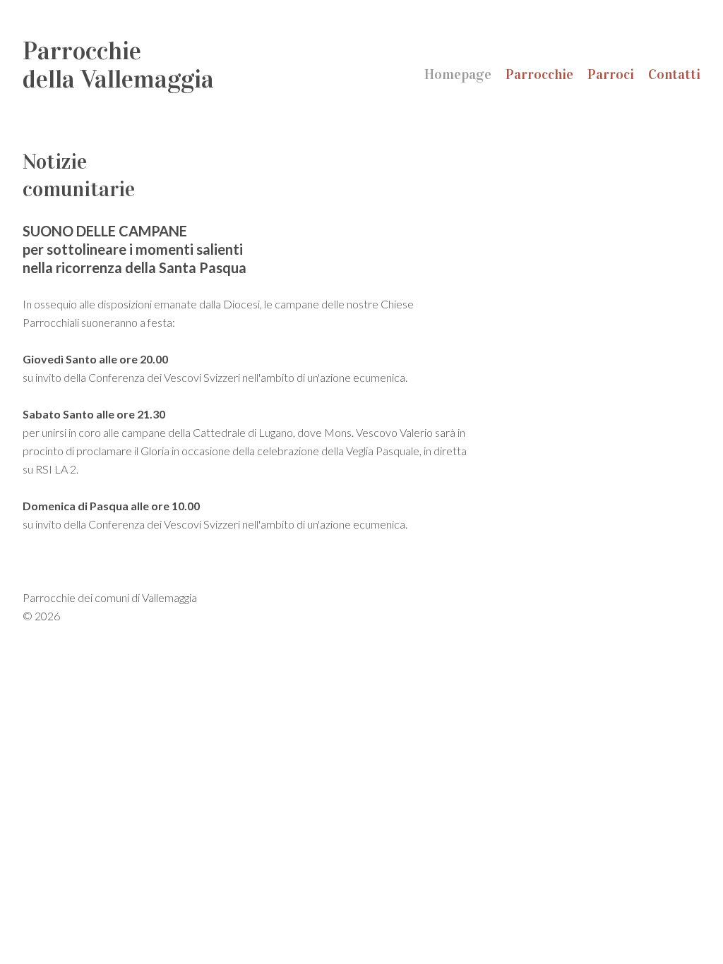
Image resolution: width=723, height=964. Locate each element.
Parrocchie (539, 74)
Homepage (457, 74)
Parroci (610, 74)
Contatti (674, 74)
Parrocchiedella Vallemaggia (118, 65)
